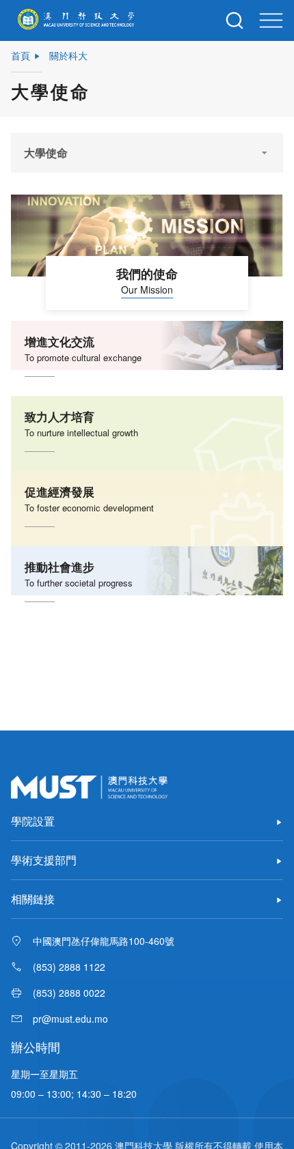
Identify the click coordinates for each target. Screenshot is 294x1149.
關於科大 (68, 55)
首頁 (20, 55)
